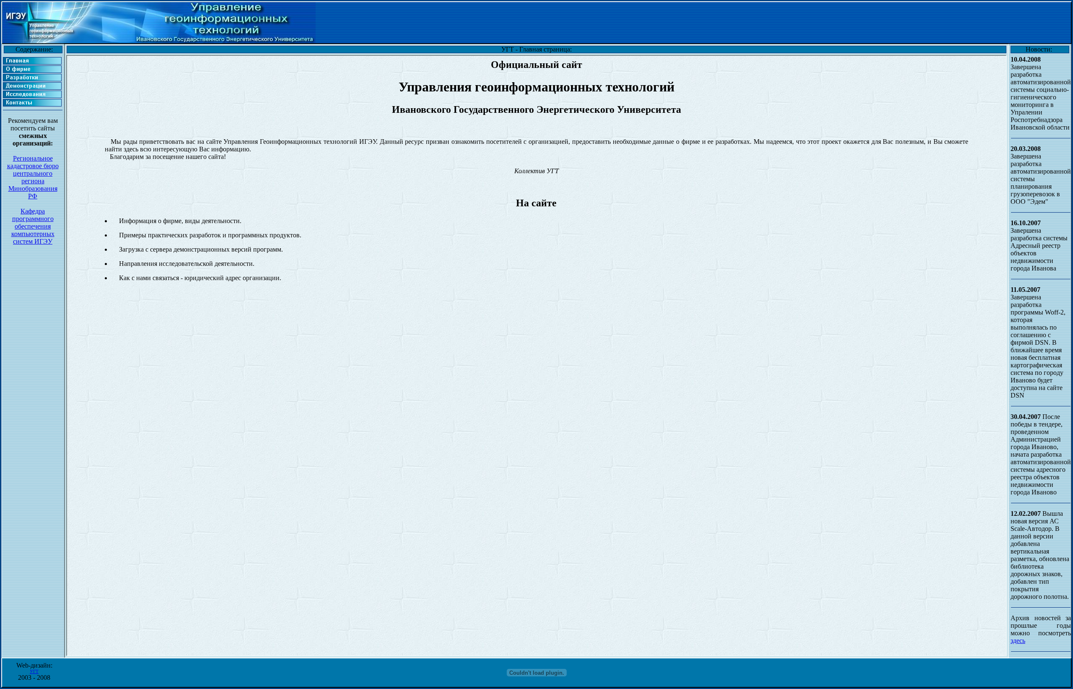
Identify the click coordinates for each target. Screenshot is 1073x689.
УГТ (34, 671)
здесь (1018, 640)
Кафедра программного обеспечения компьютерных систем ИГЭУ (32, 226)
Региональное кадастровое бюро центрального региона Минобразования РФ (33, 177)
